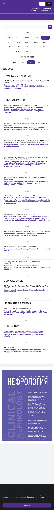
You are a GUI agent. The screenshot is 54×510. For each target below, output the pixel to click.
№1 (39, 62)
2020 (18, 42)
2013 (36, 47)
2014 (27, 47)
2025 (17, 38)
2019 (27, 42)
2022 (45, 38)
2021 (9, 42)
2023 (36, 38)
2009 (36, 51)
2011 (17, 51)
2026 (8, 38)
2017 (45, 42)
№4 (14, 62)
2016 (9, 47)
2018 (36, 42)
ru (42, 4)
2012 (44, 47)
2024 (27, 38)
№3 (22, 62)
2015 (18, 47)
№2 (31, 62)
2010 (26, 51)
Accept (27, 505)
